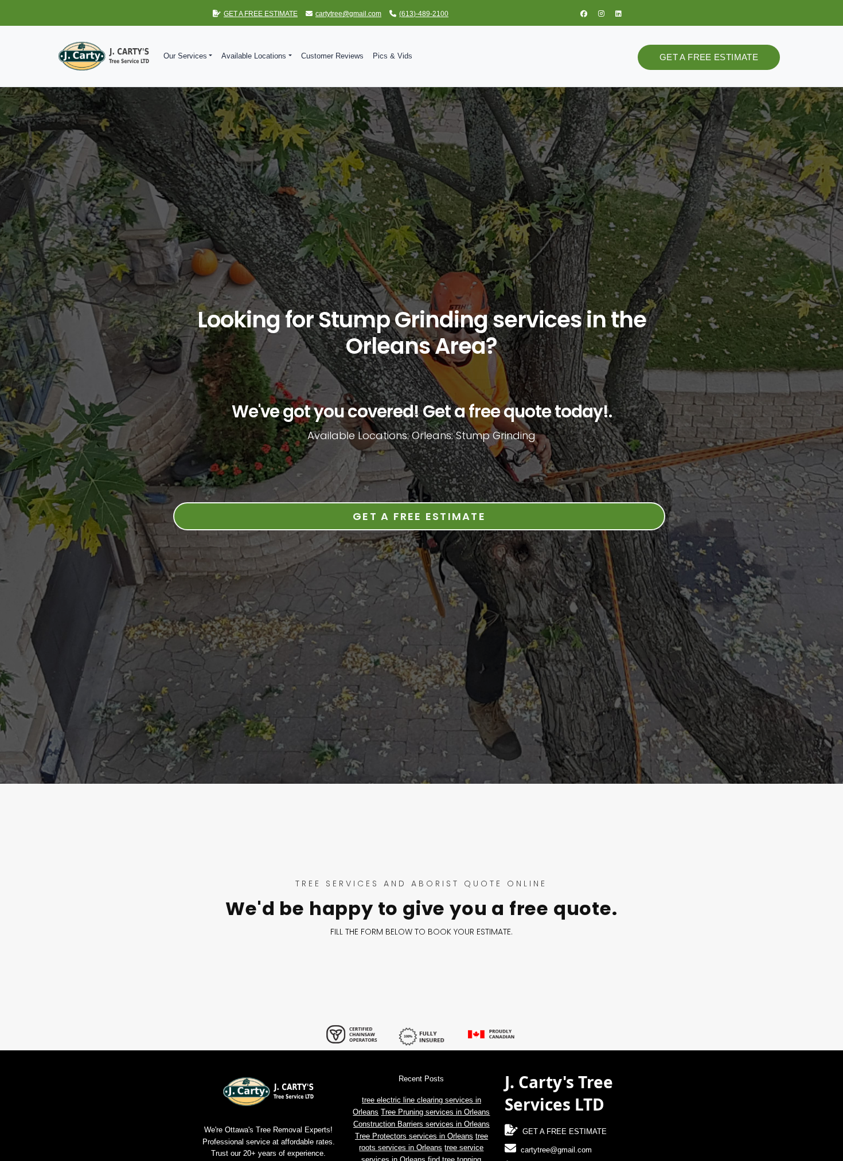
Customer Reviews (332, 56)
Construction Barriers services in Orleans (421, 1124)
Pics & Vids (392, 56)
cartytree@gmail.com (348, 14)
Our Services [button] (185, 56)
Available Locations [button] (253, 56)
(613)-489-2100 (423, 14)
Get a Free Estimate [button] (708, 57)
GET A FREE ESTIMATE (261, 14)
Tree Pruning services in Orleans (435, 1112)
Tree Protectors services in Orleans (414, 1136)
